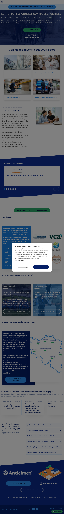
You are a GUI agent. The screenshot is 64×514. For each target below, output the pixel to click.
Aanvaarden (41, 267)
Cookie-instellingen (23, 267)
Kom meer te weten (19, 260)
